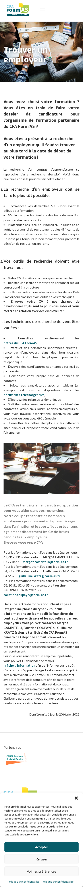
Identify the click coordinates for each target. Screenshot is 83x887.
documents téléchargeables (24, 395)
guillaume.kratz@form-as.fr (39, 576)
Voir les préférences (41, 871)
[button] (76, 798)
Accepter (41, 847)
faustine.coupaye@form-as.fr (26, 595)
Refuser (41, 859)
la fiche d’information (19, 665)
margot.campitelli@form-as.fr (45, 562)
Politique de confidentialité (23, 881)
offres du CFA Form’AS (20, 343)
